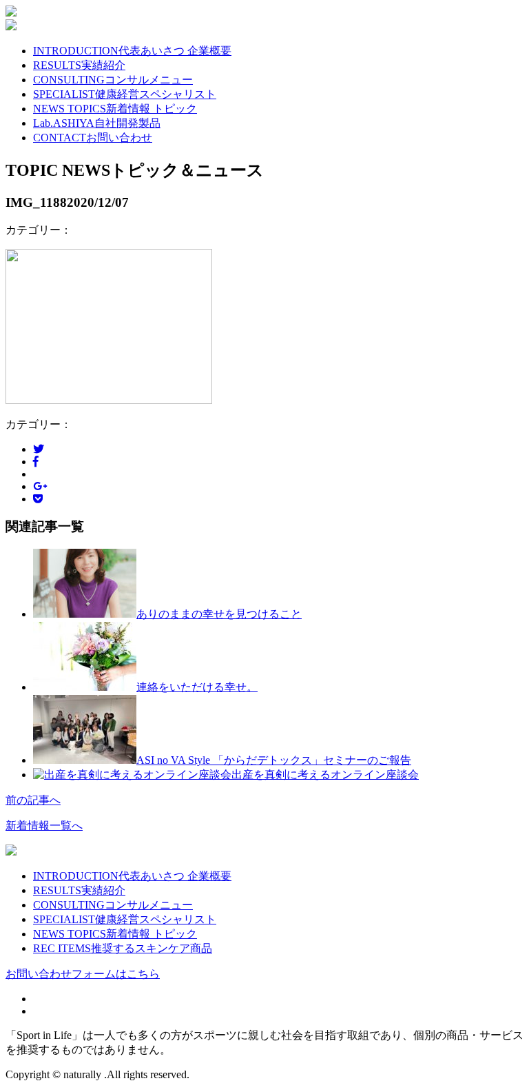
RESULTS (79, 65)
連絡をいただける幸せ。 (197, 687)
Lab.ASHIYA (96, 123)
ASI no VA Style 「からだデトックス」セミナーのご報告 (273, 760)
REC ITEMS (122, 948)
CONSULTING (113, 79)
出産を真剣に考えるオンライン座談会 (325, 774)
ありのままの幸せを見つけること (219, 614)
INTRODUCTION (132, 51)
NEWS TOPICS (115, 108)
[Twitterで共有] (38, 449)
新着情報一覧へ (44, 825)
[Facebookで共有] (36, 461)
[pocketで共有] (38, 499)
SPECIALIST (124, 94)
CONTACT (92, 137)
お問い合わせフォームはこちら (83, 974)
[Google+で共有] (40, 486)
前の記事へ (33, 800)
